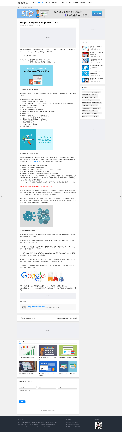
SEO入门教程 (93, 105)
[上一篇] (2, 196)
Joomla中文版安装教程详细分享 (27, 319)
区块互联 (90, 3)
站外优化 (40, 3)
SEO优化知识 (93, 97)
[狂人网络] (23, 4)
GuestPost (35, 161)
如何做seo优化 (86, 102)
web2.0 (70, 182)
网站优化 (47, 3)
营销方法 (75, 3)
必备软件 (61, 3)
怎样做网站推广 (96, 102)
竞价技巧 (68, 3)
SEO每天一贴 (86, 92)
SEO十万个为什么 (87, 100)
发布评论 (22, 402)
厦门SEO (20, 7)
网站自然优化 (86, 94)
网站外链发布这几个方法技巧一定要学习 (67, 319)
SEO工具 (94, 110)
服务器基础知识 (96, 92)
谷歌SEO (26, 301)
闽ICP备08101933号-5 (41, 426)
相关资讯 (82, 3)
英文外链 (85, 97)
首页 (34, 3)
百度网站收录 (86, 110)
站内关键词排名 (86, 108)
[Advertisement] (48, 37)
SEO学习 (96, 100)
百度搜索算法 (96, 108)
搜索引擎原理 (86, 116)
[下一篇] (120, 196)
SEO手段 (85, 105)
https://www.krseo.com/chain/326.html (36, 306)
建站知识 (54, 3)
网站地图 (48, 426)
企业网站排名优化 (96, 113)
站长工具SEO (86, 113)
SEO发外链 (95, 116)
